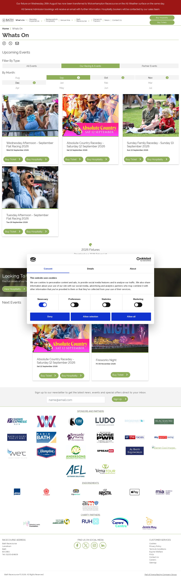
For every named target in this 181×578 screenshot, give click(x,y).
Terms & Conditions (157, 549)
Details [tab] (90, 268)
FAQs (151, 554)
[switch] (75, 305)
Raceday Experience (34, 20)
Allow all (131, 316)
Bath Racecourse (82, 20)
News (106, 20)
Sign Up (118, 399)
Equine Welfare (156, 551)
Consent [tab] (48, 268)
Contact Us (117, 20)
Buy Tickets (162, 22)
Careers (152, 559)
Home (5, 28)
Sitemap (152, 562)
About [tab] (133, 268)
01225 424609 (12, 554)
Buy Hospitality (162, 17)
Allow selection (90, 316)
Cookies (152, 543)
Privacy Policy (155, 546)
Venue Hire (65, 20)
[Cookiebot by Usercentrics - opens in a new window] (138, 259)
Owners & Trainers (97, 20)
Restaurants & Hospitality (52, 20)
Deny (49, 316)
